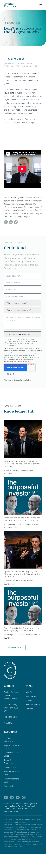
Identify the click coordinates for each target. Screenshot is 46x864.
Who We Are (31, 696)
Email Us (8, 723)
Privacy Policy (26, 362)
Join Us (29, 700)
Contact (29, 709)
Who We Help (32, 692)
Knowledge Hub (33, 704)
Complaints (9, 786)
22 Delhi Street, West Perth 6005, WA (11, 707)
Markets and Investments (27, 66)
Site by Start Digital (11, 811)
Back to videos (16, 59)
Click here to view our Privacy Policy (17, 380)
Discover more (15, 647)
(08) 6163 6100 (10, 717)
